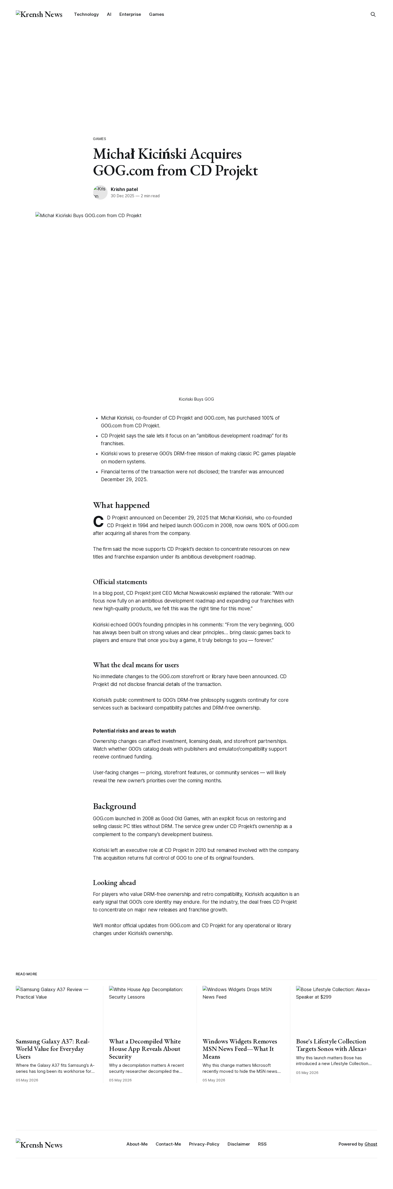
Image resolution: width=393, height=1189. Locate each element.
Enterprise (130, 14)
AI (109, 14)
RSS (262, 1144)
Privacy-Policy (204, 1144)
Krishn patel (124, 189)
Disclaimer (239, 1144)
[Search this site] (373, 14)
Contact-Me (168, 1144)
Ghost (371, 1144)
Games (156, 14)
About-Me (137, 1144)
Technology (86, 14)
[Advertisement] (196, 72)
